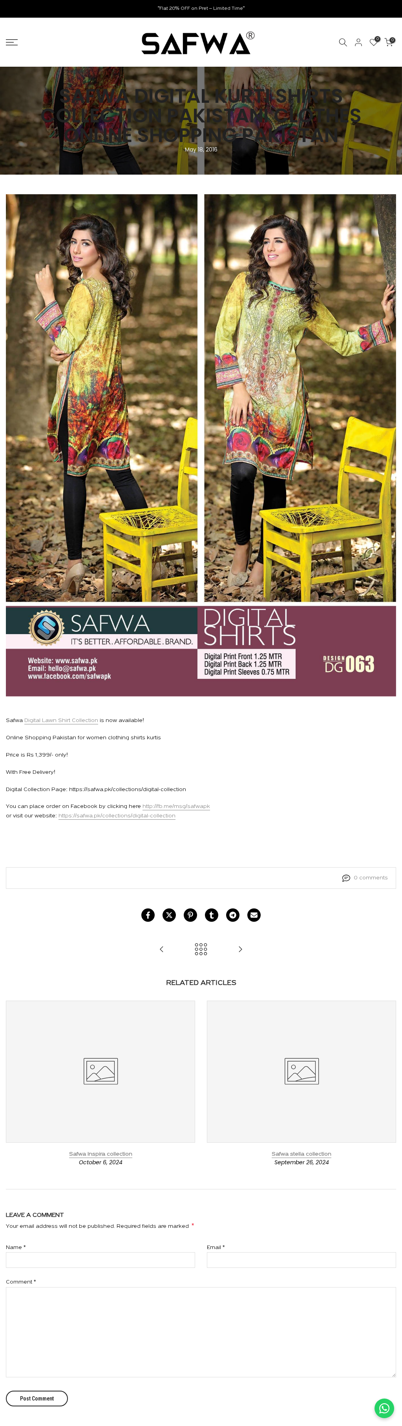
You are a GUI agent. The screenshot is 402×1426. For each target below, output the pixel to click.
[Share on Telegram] (232, 915)
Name (16, 1248)
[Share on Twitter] (169, 915)
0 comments (371, 878)
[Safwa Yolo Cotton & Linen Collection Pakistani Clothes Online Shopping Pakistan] (240, 950)
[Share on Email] (254, 915)
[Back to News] (201, 950)
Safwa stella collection (301, 1154)
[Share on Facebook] (148, 915)
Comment (21, 1282)
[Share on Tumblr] (211, 915)
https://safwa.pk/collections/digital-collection (116, 816)
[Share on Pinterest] (190, 915)
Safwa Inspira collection (100, 1154)
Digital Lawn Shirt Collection (61, 721)
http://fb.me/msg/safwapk (176, 807)
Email (216, 1248)
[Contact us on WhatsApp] (384, 1408)
